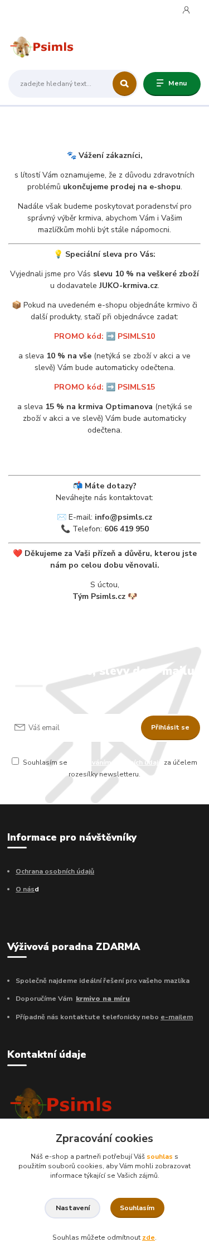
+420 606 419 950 (50, 10)
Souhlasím (137, 1207)
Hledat (125, 83)
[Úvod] (42, 45)
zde (148, 1237)
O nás (25, 889)
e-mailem (177, 1017)
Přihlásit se (170, 727)
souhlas (160, 1156)
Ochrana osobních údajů (55, 871)
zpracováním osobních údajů (115, 762)
